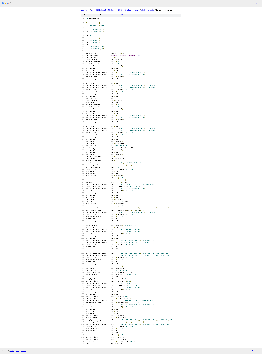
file (122, 15)
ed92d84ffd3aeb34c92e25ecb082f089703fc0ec (111, 10)
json (258, 351)
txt (253, 351)
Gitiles (12, 351)
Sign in (258, 3)
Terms (23, 351)
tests (137, 10)
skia (82, 10)
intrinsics (150, 10)
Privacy (18, 351)
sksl (143, 10)
